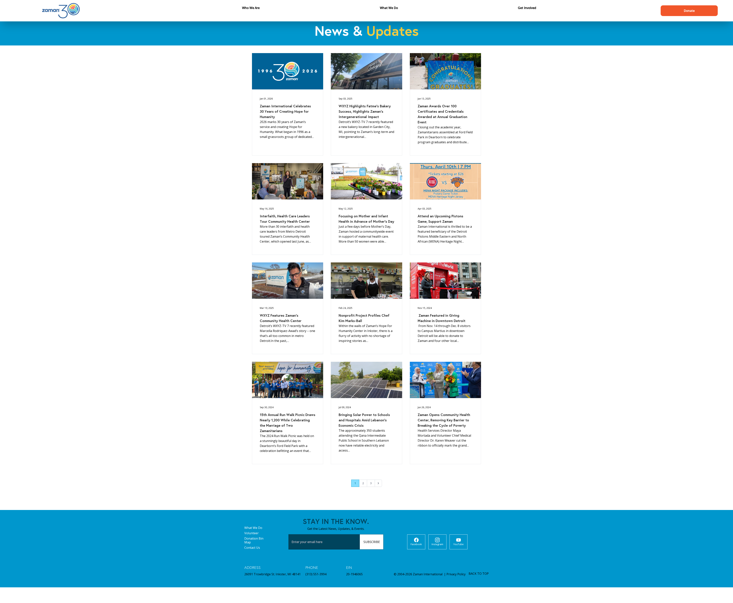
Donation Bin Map (253, 540)
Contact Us (252, 548)
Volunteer (251, 533)
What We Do (253, 528)
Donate (689, 11)
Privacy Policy (456, 574)
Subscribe (371, 542)
